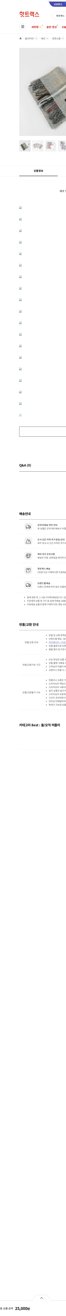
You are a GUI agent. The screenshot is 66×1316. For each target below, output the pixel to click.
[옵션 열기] (41, 1298)
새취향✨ (36, 27)
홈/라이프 (29, 38)
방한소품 (56, 38)
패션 (43, 38)
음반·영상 (51, 27)
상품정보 (38, 171)
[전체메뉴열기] (22, 26)
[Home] (20, 38)
